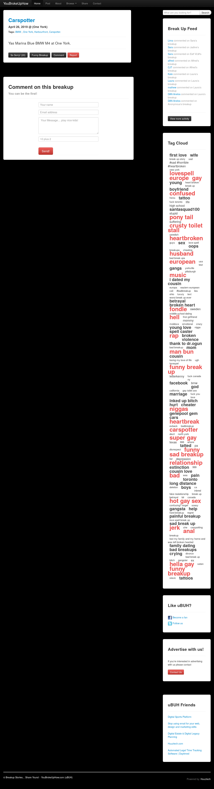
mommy (188, 320)
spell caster (181, 331)
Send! (46, 151)
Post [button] (47, 3)
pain (195, 475)
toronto (190, 479)
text (189, 294)
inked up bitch (184, 401)
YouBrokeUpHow (15, 3)
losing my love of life (181, 360)
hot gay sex (185, 500)
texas (173, 442)
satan (200, 563)
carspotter (184, 429)
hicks (172, 197)
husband (181, 253)
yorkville (189, 268)
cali (171, 290)
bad (175, 475)
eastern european (189, 287)
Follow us (177, 623)
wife (194, 155)
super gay (183, 437)
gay (197, 177)
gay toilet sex (190, 390)
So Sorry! (18, 55)
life (188, 202)
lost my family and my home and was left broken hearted (186, 540)
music (178, 275)
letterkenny (177, 376)
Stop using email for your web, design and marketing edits (184, 725)
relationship (186, 462)
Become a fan (179, 617)
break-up (190, 185)
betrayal (178, 301)
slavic (173, 578)
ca (195, 487)
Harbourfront (41, 31)
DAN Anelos (182, 102)
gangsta (177, 509)
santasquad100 (185, 209)
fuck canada (194, 376)
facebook (179, 383)
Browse (70, 3)
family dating (182, 545)
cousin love (181, 471)
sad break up (182, 523)
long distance (183, 483)
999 (194, 467)
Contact (97, 3)
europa (173, 287)
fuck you (195, 394)
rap (174, 335)
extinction (179, 467)
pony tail (181, 217)
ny (189, 379)
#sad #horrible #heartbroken (178, 164)
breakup (174, 535)
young (176, 182)
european (182, 261)
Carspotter (21, 20)
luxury (180, 294)
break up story (177, 159)
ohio (172, 294)
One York (28, 31)
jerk (175, 527)
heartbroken (186, 238)
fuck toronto (176, 201)
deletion (174, 487)
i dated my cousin (179, 281)
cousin (176, 356)
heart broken (192, 182)
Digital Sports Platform (179, 716)
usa (201, 261)
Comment (59, 55)
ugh (197, 360)
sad (191, 159)
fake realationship (179, 494)
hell (175, 317)
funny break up (185, 369)
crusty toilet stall (185, 227)
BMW (18, 31)
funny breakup (179, 570)
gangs (176, 268)
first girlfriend (190, 317)
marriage (178, 394)
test (201, 264)
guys (172, 242)
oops (193, 246)
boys (186, 487)
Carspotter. (55, 31)
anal (189, 531)
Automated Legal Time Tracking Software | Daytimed (185, 752)
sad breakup (186, 454)
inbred (197, 490)
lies (196, 290)
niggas (179, 408)
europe (179, 177)
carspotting (197, 527)
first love (178, 155)
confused (182, 193)
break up (196, 494)
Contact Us (176, 672)
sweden (195, 309)
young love (180, 327)
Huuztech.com (175, 743)
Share (85, 3)
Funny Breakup (40, 55)
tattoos (186, 578)
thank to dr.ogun (186, 343)
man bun (182, 351)
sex (181, 243)
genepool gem (184, 413)
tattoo (184, 198)
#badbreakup (184, 290)
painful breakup (185, 516)
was (185, 475)
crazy (199, 324)
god (195, 386)
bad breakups (183, 549)
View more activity (179, 118)
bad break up (193, 556)
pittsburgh (190, 271)
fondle (178, 309)
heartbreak (184, 421)
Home (37, 3)
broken (189, 335)
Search (205, 12)
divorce (190, 553)
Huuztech (206, 779)
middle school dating (181, 313)
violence (190, 339)
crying (176, 553)
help (193, 509)
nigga (197, 327)
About (58, 3)
